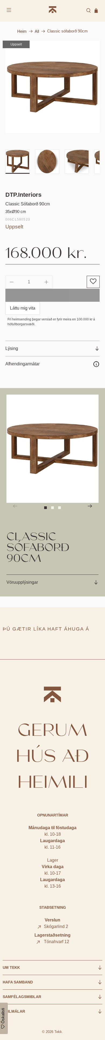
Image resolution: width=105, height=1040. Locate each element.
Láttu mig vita (22, 308)
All (37, 31)
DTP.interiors (23, 194)
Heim (22, 31)
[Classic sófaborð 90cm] (52, 87)
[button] (93, 282)
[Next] (90, 506)
